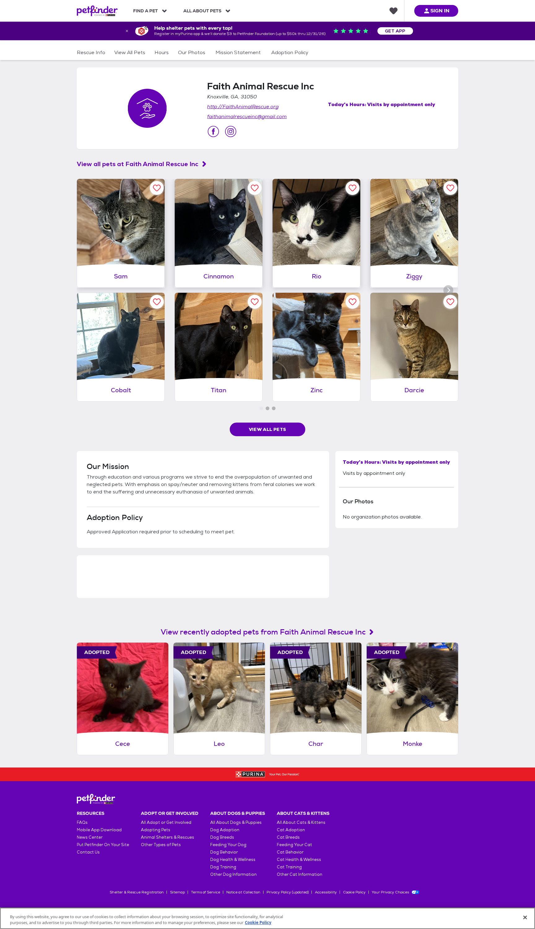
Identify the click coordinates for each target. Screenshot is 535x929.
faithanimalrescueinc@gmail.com (247, 116)
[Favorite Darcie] (450, 302)
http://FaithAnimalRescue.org (243, 106)
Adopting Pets (155, 829)
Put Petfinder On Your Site (103, 844)
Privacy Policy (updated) (288, 892)
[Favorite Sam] (157, 188)
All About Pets (202, 11)
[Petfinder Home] (97, 11)
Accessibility (326, 892)
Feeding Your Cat (294, 844)
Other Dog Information (233, 874)
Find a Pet (145, 11)
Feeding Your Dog (228, 844)
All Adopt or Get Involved (166, 822)
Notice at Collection (243, 892)
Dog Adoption (224, 829)
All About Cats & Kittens (301, 822)
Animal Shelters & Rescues (167, 837)
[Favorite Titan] (255, 302)
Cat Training (289, 867)
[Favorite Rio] (352, 188)
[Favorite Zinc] (352, 302)
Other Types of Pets (161, 844)
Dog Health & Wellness (232, 859)
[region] (267, 918)
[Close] (525, 917)
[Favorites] (393, 11)
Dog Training (223, 867)
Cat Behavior (290, 852)
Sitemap (177, 892)
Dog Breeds (222, 837)
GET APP (395, 31)
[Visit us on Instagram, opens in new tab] (230, 131)
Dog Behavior (224, 852)
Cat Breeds (288, 837)
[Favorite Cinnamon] (255, 188)
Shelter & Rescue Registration (137, 892)
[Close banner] (127, 31)
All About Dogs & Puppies (236, 822)
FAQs (82, 822)
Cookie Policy (354, 892)
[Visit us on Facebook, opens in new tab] (213, 131)
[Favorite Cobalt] (157, 302)
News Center (89, 837)
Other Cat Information (299, 874)
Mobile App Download (99, 829)
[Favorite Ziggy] (450, 188)
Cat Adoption (291, 829)
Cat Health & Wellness (299, 859)
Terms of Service (205, 892)
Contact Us (88, 852)
